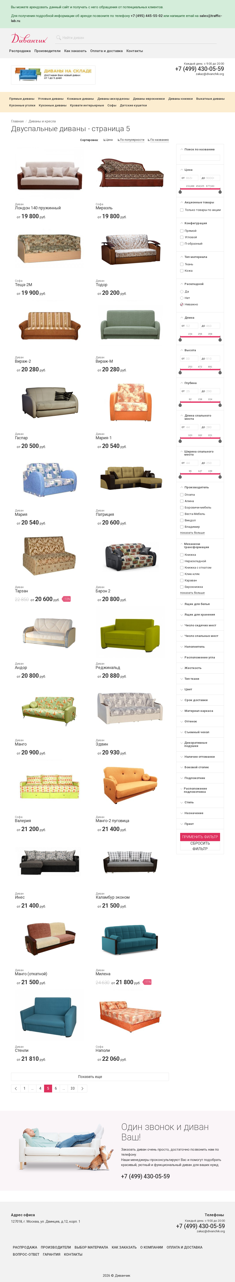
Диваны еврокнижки (149, 98)
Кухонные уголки (22, 105)
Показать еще (90, 1077)
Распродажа (20, 51)
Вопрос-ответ (26, 1254)
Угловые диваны (51, 98)
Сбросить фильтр (200, 846)
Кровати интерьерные (87, 105)
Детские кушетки (133, 105)
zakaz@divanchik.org (210, 74)
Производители (47, 51)
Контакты (134, 51)
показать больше (192, 532)
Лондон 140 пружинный (38, 206)
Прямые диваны (21, 98)
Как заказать (75, 51)
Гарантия (51, 1254)
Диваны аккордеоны (113, 98)
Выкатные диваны (210, 98)
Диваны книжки (180, 98)
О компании (151, 1247)
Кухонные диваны (53, 105)
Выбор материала (91, 1247)
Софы (111, 105)
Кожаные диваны (80, 98)
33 (73, 1088)
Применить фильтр (200, 837)
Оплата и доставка (106, 51)
